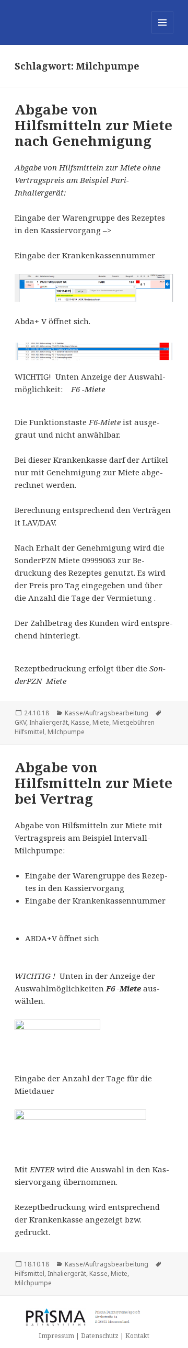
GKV (20, 722)
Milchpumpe (66, 731)
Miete (100, 722)
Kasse (80, 722)
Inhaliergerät (48, 722)
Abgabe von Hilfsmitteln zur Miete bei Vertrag (93, 783)
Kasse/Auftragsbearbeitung (106, 713)
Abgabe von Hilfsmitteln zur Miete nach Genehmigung (93, 125)
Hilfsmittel (29, 1273)
